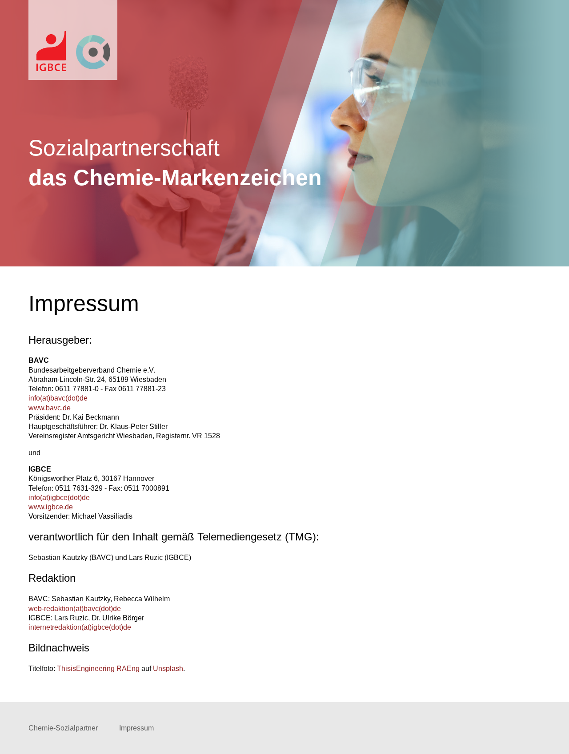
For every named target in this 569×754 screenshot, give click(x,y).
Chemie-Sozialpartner (63, 728)
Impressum (136, 728)
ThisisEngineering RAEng (98, 668)
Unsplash (168, 668)
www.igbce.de (50, 507)
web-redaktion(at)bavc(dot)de (74, 608)
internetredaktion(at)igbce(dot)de (79, 627)
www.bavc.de (49, 408)
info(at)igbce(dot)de (59, 497)
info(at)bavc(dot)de (58, 398)
